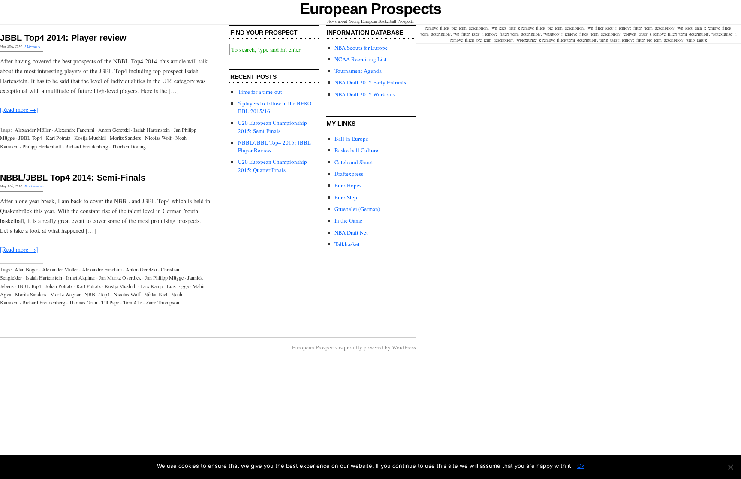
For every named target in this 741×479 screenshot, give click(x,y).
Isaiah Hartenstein (151, 129)
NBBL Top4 (97, 294)
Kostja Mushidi (90, 137)
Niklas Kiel (155, 294)
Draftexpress (348, 174)
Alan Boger (26, 269)
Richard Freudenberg (86, 146)
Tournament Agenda (358, 71)
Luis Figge (178, 286)
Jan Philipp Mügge (164, 277)
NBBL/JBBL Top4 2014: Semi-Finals (72, 177)
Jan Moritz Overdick (120, 277)
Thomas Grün (83, 302)
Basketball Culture (356, 150)
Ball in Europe (351, 138)
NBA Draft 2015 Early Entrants (370, 82)
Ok (580, 465)
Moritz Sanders (125, 137)
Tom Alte (132, 302)
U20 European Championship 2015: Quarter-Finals (272, 165)
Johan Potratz (58, 286)
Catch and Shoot (353, 162)
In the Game (348, 220)
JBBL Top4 (30, 137)
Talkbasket (347, 244)
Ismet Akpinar (80, 277)
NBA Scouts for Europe (361, 47)
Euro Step (345, 197)
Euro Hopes (347, 185)
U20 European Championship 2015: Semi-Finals (272, 126)
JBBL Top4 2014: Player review (63, 37)
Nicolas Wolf (158, 137)
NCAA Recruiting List (360, 59)
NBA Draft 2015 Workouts (364, 94)
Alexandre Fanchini (74, 129)
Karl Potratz (58, 137)
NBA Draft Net (351, 232)
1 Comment (32, 46)
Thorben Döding (129, 146)
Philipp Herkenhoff (41, 146)
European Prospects (371, 9)
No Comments (34, 186)
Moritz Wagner (65, 294)
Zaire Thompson (162, 302)
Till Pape (110, 302)
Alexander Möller (33, 129)
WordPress (404, 347)
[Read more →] (19, 109)
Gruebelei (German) (357, 209)
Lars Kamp (151, 286)
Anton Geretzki (114, 129)
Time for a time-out (260, 92)
